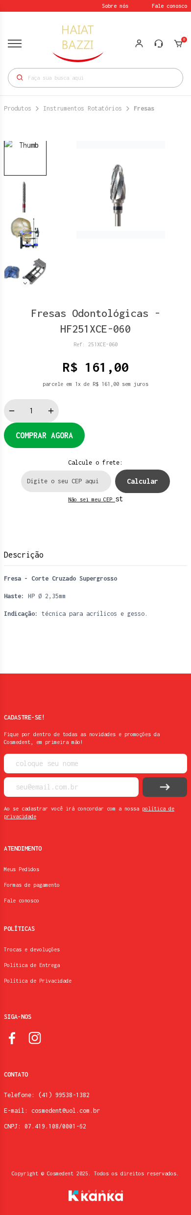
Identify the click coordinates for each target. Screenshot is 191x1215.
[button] (25, 283)
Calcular (142, 481)
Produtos (17, 108)
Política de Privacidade (38, 981)
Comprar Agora (44, 435)
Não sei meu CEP (91, 499)
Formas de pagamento (32, 885)
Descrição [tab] (24, 554)
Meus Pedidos (21, 869)
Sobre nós (115, 6)
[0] (178, 43)
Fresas (144, 108)
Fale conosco (169, 6)
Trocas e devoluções (32, 949)
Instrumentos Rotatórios (82, 108)
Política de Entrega (32, 965)
